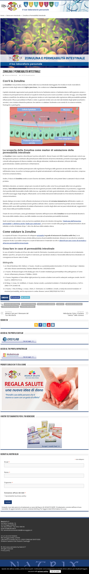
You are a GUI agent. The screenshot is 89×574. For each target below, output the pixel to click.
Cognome (8, 482)
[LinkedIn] (44, 325)
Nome (7, 472)
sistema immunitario (28, 306)
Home (2, 15)
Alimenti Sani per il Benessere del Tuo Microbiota (16, 313)
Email (7, 462)
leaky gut (60, 304)
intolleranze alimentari (46, 304)
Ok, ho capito (55, 571)
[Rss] (36, 325)
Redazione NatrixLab (11, 75)
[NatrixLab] (44, 6)
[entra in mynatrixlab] (19, 355)
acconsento (10, 496)
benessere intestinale (12, 304)
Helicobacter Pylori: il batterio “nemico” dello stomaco (73, 313)
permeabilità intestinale (10, 306)
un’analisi (40, 235)
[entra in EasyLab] (19, 339)
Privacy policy (5, 550)
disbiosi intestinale (28, 304)
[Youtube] (49, 325)
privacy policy (21, 496)
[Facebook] (40, 325)
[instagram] (53, 325)
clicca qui (63, 509)
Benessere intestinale (13, 15)
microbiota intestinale (74, 304)
